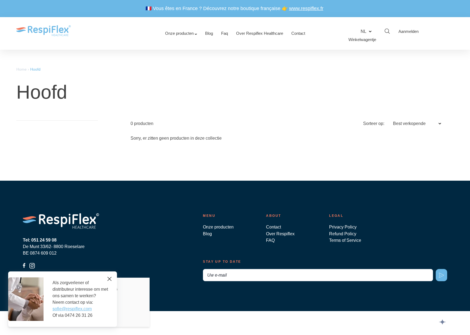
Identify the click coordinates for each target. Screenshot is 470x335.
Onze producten (180, 33)
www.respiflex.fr (306, 8)
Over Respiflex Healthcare (259, 33)
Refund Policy (342, 233)
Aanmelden (408, 31)
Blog (209, 33)
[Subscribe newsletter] (441, 275)
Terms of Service (345, 240)
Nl (363, 31)
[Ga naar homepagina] (43, 33)
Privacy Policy (343, 227)
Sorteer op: (373, 123)
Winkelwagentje (362, 39)
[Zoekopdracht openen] (387, 31)
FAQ (270, 240)
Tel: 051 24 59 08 (40, 240)
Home (21, 69)
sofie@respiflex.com (72, 308)
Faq (224, 33)
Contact (298, 33)
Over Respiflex (280, 233)
